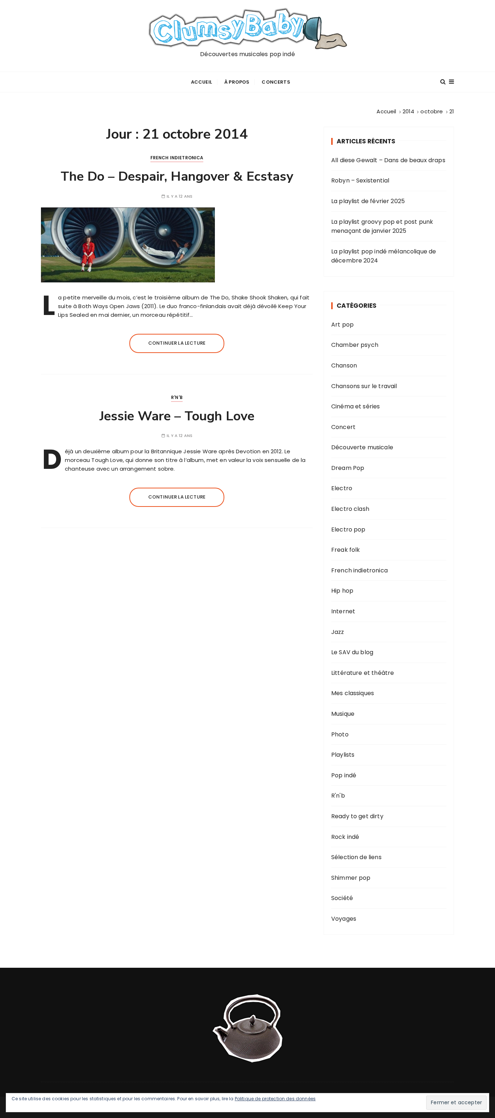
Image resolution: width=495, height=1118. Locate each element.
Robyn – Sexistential (360, 180)
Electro (341, 488)
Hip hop (342, 591)
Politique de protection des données (275, 1099)
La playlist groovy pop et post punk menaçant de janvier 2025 (382, 226)
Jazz (337, 632)
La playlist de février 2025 (368, 201)
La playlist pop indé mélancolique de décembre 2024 (383, 256)
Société (342, 898)
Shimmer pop (351, 878)
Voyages (343, 919)
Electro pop (348, 529)
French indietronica (177, 158)
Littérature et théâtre (362, 673)
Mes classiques (352, 693)
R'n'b (177, 397)
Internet (343, 611)
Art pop (342, 324)
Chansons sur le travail (364, 386)
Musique (342, 714)
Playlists (342, 755)
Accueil (201, 82)
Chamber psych (354, 345)
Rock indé (345, 837)
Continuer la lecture (176, 343)
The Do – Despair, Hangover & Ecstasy (177, 176)
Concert (343, 427)
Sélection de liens (356, 857)
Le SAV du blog (352, 652)
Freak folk (345, 550)
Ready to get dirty (357, 816)
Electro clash (350, 509)
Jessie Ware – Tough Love (177, 416)
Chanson (344, 365)
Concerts (276, 82)
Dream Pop (347, 468)
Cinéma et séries (355, 406)
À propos (236, 82)
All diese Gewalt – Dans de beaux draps (388, 160)
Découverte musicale (362, 447)
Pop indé (343, 775)
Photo (340, 734)
